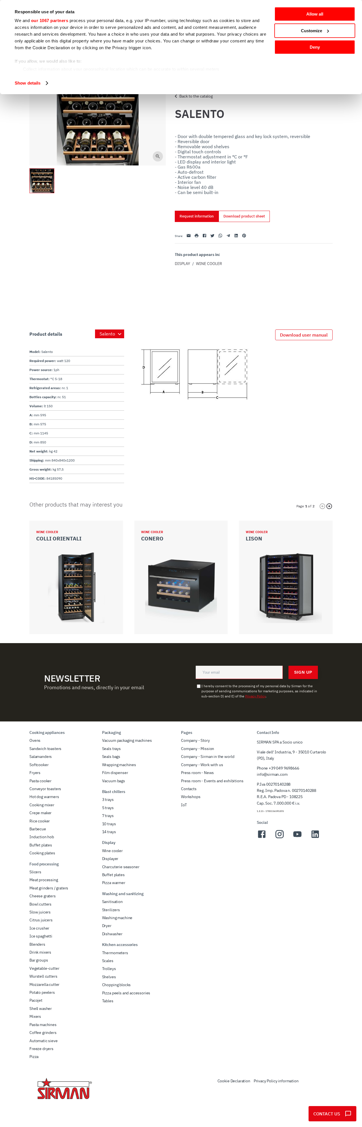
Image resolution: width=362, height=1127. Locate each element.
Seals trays (111, 748)
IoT (184, 804)
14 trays (109, 831)
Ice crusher (39, 928)
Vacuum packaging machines (127, 740)
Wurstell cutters (43, 976)
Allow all (314, 14)
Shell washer (40, 1008)
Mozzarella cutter (44, 984)
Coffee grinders (43, 1032)
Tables (107, 1000)
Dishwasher (112, 933)
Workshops (191, 796)
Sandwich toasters (45, 748)
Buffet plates (40, 845)
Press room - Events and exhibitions (212, 780)
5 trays (108, 807)
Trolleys (109, 968)
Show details (27, 83)
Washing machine (117, 917)
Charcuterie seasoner (120, 866)
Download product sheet (244, 216)
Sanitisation (112, 901)
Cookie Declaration (233, 1080)
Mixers (35, 1016)
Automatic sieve (43, 1040)
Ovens (34, 740)
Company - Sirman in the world (207, 756)
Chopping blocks (116, 984)
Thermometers (115, 952)
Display (182, 263)
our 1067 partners (49, 20)
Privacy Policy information (276, 1080)
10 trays (109, 823)
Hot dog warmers (44, 796)
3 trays (108, 799)
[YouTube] (297, 837)
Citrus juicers (41, 920)
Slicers (35, 871)
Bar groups (38, 960)
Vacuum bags (113, 780)
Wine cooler (209, 263)
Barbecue (37, 828)
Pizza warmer (113, 882)
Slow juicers (40, 912)
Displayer (110, 858)
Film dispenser (115, 772)
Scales (107, 960)
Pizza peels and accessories (126, 992)
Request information (197, 216)
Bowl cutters (40, 904)
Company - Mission (197, 748)
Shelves (109, 976)
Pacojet (35, 1000)
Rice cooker (39, 821)
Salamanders (40, 756)
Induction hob (41, 836)
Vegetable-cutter (44, 968)
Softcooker (38, 764)
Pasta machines (43, 1024)
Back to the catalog (196, 96)
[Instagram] (280, 837)
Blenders (37, 944)
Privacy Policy (255, 696)
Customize (311, 30)
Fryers (34, 772)
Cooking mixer (41, 804)
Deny (315, 47)
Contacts (189, 788)
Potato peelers (42, 992)
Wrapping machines (119, 764)
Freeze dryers (41, 1048)
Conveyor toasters (45, 788)
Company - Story (195, 740)
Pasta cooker (40, 780)
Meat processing (43, 879)
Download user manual (304, 335)
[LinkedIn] (315, 837)
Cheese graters (42, 895)
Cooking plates (42, 853)
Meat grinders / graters (48, 888)
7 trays (108, 815)
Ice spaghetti (40, 936)
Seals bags (111, 756)
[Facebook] (262, 837)
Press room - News (197, 772)
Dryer (106, 925)
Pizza (33, 1056)
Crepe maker (40, 812)
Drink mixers (40, 952)
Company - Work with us (202, 764)
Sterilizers (111, 909)
